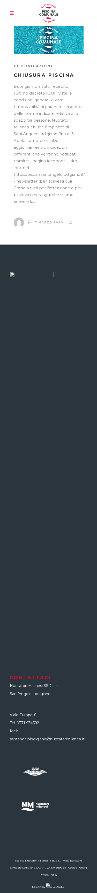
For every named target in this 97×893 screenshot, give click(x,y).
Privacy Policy (48, 874)
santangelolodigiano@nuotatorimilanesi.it (47, 739)
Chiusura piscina (44, 75)
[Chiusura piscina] (49, 40)
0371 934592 (28, 723)
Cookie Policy (76, 867)
